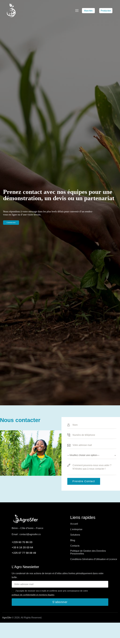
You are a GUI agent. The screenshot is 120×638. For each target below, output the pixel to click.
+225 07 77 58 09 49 (24, 552)
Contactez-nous (11, 222)
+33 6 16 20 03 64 (22, 547)
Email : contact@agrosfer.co (26, 534)
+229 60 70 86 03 (22, 542)
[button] (88, 10)
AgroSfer (6, 617)
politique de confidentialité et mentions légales (33, 595)
